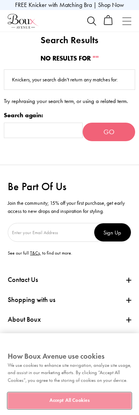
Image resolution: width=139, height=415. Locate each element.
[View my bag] (108, 23)
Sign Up (112, 232)
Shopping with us (31, 299)
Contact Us (23, 279)
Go (108, 132)
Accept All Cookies (69, 400)
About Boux (24, 319)
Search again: (23, 115)
